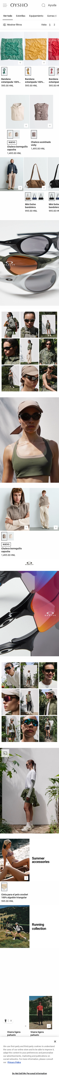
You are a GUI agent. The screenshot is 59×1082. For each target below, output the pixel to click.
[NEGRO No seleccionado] (41, 196)
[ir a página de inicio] (19, 5)
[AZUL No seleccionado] (35, 196)
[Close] (55, 1041)
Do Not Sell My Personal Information (29, 1073)
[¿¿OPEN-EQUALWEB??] (8, 1020)
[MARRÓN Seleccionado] (28, 196)
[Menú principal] (5, 5)
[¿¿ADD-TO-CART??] (20, 62)
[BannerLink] (29, 972)
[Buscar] (43, 5)
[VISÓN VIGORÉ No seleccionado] (17, 134)
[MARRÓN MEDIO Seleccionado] (34, 134)
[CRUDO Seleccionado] (4, 887)
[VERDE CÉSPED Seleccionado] (4, 71)
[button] (11, 1020)
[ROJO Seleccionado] (52, 71)
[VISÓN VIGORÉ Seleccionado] (4, 536)
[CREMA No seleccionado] (11, 536)
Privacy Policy (14, 1062)
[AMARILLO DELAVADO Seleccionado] (28, 71)
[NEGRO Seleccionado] (52, 196)
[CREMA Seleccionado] (10, 134)
